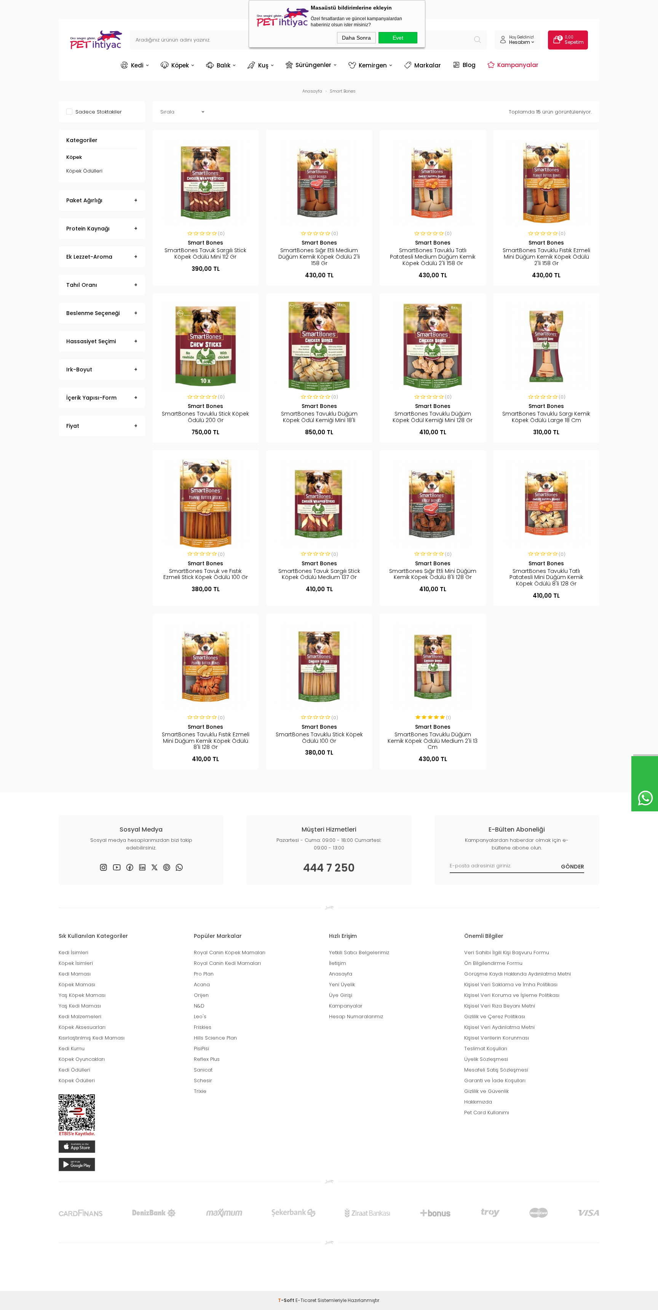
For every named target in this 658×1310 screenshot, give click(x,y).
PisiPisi (201, 1048)
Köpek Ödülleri (84, 170)
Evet (398, 38)
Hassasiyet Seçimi (91, 341)
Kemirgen (373, 65)
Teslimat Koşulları (485, 1048)
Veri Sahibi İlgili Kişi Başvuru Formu (506, 952)
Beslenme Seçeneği (93, 313)
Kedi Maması (75, 973)
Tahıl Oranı (81, 285)
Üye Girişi (340, 995)
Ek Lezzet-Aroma (89, 256)
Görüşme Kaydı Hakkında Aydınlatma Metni (517, 973)
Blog (469, 65)
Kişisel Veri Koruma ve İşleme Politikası (511, 995)
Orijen (201, 995)
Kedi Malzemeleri (80, 1016)
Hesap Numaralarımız (356, 1016)
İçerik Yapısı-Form (91, 397)
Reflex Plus (207, 1059)
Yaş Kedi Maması (80, 1005)
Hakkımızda (478, 1101)
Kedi (137, 65)
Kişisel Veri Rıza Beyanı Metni (499, 1005)
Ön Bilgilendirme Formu (493, 963)
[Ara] (477, 40)
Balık (223, 65)
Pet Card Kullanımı (486, 1112)
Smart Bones (205, 242)
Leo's (200, 1016)
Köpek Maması (77, 984)
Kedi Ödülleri (74, 1069)
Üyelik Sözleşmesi (486, 1059)
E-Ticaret (305, 1300)
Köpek (180, 65)
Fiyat (72, 426)
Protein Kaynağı (88, 228)
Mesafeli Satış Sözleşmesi (496, 1069)
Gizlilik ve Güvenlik (486, 1091)
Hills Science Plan (215, 1037)
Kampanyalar (517, 65)
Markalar (427, 65)
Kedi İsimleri (73, 952)
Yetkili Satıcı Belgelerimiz (359, 952)
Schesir (203, 1080)
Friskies (202, 1027)
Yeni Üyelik (342, 984)
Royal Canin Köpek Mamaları (229, 952)
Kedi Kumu (72, 1048)
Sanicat (203, 1069)
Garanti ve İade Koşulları (494, 1080)
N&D (199, 1005)
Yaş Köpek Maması (82, 995)
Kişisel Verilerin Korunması (496, 1037)
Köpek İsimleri (76, 963)
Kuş (263, 65)
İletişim (337, 963)
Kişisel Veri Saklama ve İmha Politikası (510, 984)
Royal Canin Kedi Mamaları (227, 963)
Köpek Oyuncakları (82, 1059)
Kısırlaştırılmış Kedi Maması (92, 1037)
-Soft (286, 1300)
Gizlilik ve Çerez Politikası (494, 1016)
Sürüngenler (313, 65)
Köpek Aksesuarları (82, 1027)
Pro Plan (204, 973)
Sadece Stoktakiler (98, 112)
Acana (202, 984)
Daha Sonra (356, 38)
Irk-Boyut (79, 369)
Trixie (200, 1091)
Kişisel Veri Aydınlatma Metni (499, 1027)
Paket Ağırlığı (84, 200)
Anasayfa (340, 973)
